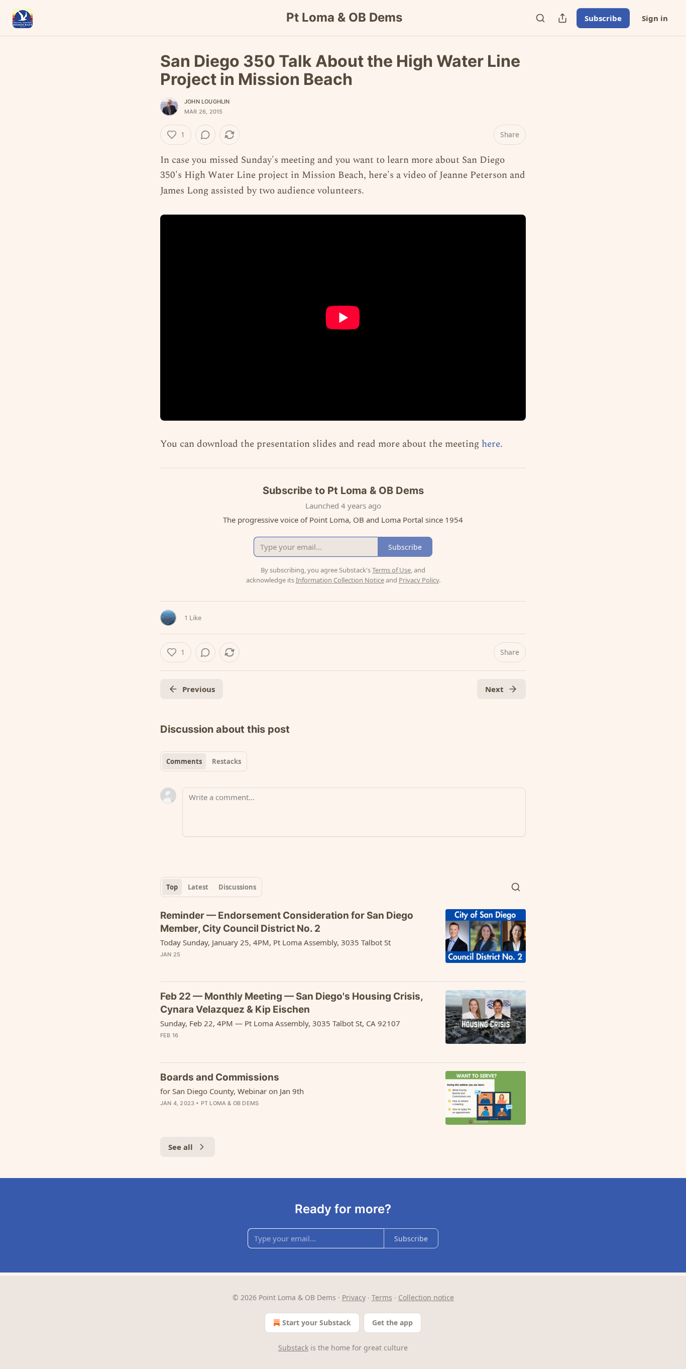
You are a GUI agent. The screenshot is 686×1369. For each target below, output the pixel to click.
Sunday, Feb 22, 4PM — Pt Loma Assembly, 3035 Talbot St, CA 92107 (280, 1023)
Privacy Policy (419, 579)
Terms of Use (391, 569)
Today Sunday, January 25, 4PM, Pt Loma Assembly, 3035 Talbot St (275, 942)
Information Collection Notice (340, 579)
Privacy (354, 1297)
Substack (293, 1347)
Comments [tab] (184, 761)
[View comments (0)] (205, 135)
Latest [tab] (198, 887)
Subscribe (603, 18)
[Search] (540, 18)
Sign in (655, 18)
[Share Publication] (562, 18)
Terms (382, 1297)
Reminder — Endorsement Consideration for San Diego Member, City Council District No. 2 (286, 922)
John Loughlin (207, 101)
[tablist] (203, 761)
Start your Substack (316, 1322)
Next (494, 689)
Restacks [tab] (226, 761)
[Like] (166, 1048)
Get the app (392, 1322)
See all (180, 1147)
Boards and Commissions (219, 1077)
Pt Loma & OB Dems (230, 1103)
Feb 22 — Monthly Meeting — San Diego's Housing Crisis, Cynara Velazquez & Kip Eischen (291, 1003)
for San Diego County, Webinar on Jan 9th (232, 1091)
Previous (198, 689)
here (491, 444)
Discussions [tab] (237, 887)
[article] (343, 941)
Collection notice (426, 1297)
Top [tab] (172, 887)
